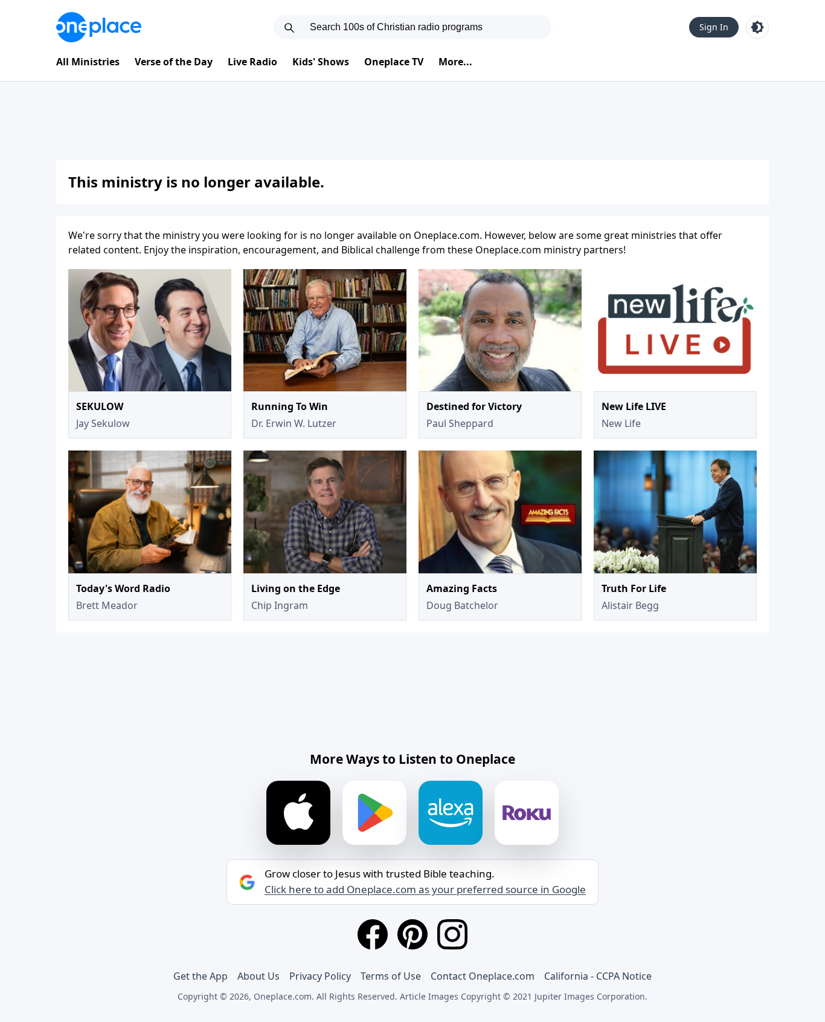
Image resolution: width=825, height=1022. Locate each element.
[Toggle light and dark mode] (757, 27)
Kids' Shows (320, 61)
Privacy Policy (320, 976)
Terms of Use (391, 976)
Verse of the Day (174, 61)
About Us (258, 976)
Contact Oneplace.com (482, 976)
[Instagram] (452, 934)
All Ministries (88, 61)
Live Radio (252, 61)
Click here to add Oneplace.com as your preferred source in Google (425, 889)
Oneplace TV (393, 61)
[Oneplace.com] (98, 27)
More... (455, 61)
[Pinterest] (412, 934)
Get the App (200, 976)
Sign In (713, 27)
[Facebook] (373, 934)
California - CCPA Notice (598, 976)
